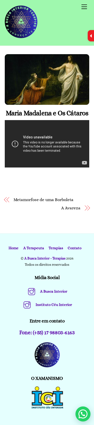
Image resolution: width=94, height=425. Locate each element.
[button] (82, 413)
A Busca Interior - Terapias (44, 258)
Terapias (56, 248)
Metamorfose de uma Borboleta (43, 199)
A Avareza (70, 208)
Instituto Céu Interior (53, 304)
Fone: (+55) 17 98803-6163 (46, 332)
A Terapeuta (33, 248)
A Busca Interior (53, 291)
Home (14, 248)
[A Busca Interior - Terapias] (21, 36)
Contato (74, 248)
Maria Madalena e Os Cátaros (47, 113)
